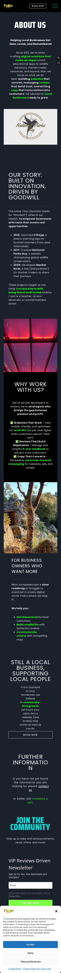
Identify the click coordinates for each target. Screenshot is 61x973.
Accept (30, 944)
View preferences (30, 961)
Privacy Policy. (15, 896)
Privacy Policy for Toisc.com (37, 968)
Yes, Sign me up (30, 903)
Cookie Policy (15, 968)
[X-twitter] (58, 57)
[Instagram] (58, 62)
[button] (56, 911)
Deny (31, 953)
